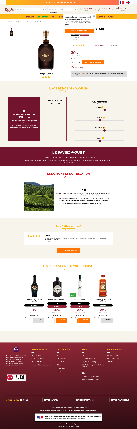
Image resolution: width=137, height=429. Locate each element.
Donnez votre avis (98, 45)
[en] (128, 2)
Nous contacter (37, 362)
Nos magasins (36, 355)
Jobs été (110, 362)
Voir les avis (116, 45)
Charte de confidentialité (90, 376)
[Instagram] (24, 400)
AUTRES (111, 17)
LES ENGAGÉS (42, 17)
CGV (83, 370)
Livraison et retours (88, 359)
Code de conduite (38, 359)
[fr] (122, 2)
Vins (58, 355)
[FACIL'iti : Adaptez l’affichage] (16, 377)
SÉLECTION (100, 17)
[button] (44, 9)
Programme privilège (89, 362)
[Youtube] (27, 400)
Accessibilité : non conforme (41, 365)
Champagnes (61, 359)
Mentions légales (74, 427)
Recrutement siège (113, 359)
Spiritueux (60, 362)
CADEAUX (30, 17)
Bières (59, 365)
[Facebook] (21, 400)
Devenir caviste (112, 355)
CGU (83, 373)
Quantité (73, 59)
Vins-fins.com (61, 368)
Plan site (59, 371)
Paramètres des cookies (90, 379)
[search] (30, 9)
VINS (54, 17)
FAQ (83, 355)
